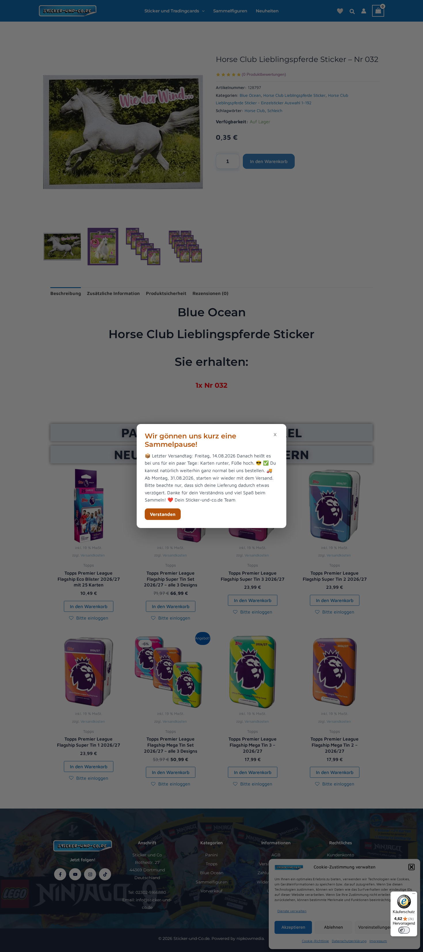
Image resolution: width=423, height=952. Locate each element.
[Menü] (413, 895)
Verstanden (163, 514)
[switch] (404, 930)
